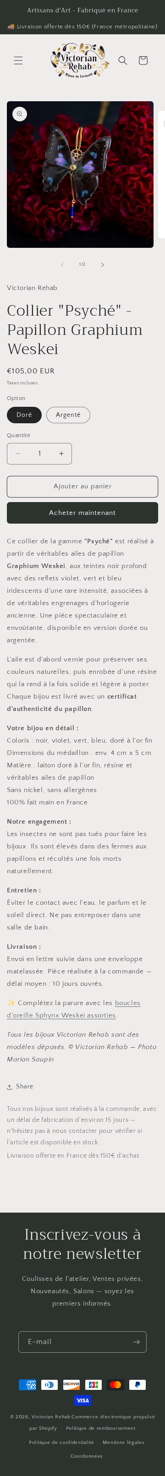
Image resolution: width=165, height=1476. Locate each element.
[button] (18, 60)
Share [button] (24, 1086)
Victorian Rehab (51, 1417)
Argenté (68, 415)
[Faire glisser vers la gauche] (62, 265)
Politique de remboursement (101, 1428)
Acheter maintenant (82, 513)
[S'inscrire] (136, 1342)
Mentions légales (123, 1442)
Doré (24, 415)
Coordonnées (87, 1456)
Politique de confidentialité (61, 1442)
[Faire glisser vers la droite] (103, 265)
